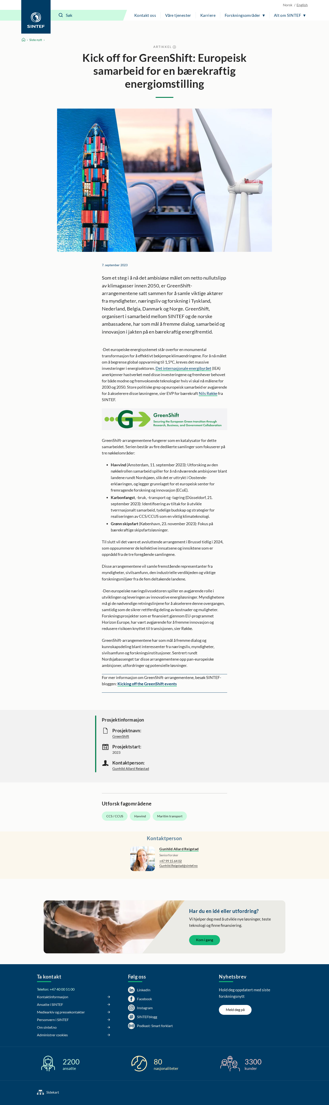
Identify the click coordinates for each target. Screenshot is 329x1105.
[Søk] (60, 15)
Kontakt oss (145, 15)
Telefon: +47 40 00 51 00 (56, 989)
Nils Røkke (208, 393)
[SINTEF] (36, 17)
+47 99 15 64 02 (170, 861)
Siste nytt (35, 40)
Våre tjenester (178, 15)
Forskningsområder (242, 15)
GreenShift (120, 736)
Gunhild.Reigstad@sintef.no (178, 865)
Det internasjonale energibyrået (183, 368)
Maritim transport (169, 816)
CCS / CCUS (114, 816)
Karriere (208, 15)
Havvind (140, 816)
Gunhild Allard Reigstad (130, 768)
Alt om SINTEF (287, 15)
